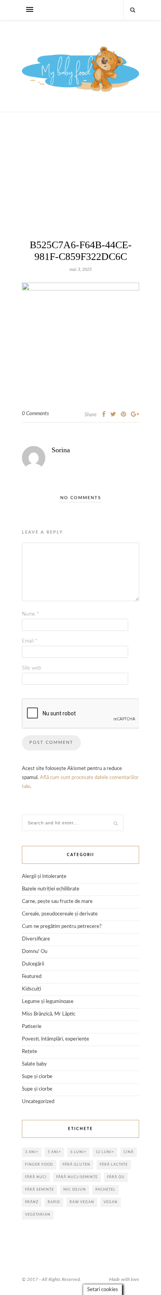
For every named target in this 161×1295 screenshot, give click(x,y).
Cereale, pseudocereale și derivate (60, 914)
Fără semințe (39, 1189)
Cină (128, 1152)
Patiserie (31, 1026)
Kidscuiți (31, 989)
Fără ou (116, 1177)
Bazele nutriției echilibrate (50, 889)
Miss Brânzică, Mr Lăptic (48, 1014)
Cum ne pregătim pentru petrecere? (62, 926)
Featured (31, 976)
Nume (30, 614)
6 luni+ (78, 1152)
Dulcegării (33, 964)
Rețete (29, 1051)
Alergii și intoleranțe (44, 876)
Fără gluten (76, 1164)
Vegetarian (37, 1214)
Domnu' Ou (34, 951)
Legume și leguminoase (47, 1001)
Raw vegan (82, 1202)
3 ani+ (31, 1152)
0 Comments (35, 413)
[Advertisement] (80, 188)
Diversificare (36, 939)
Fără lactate (114, 1164)
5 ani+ (54, 1152)
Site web (31, 668)
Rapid (54, 1202)
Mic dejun (74, 1189)
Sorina (61, 450)
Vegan (111, 1202)
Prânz (31, 1202)
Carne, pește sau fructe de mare (57, 901)
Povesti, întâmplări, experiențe (55, 1039)
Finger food (39, 1164)
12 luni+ (105, 1152)
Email (30, 641)
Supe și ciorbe (37, 1076)
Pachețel (105, 1189)
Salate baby (34, 1064)
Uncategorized (38, 1101)
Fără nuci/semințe (77, 1177)
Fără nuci (36, 1177)
